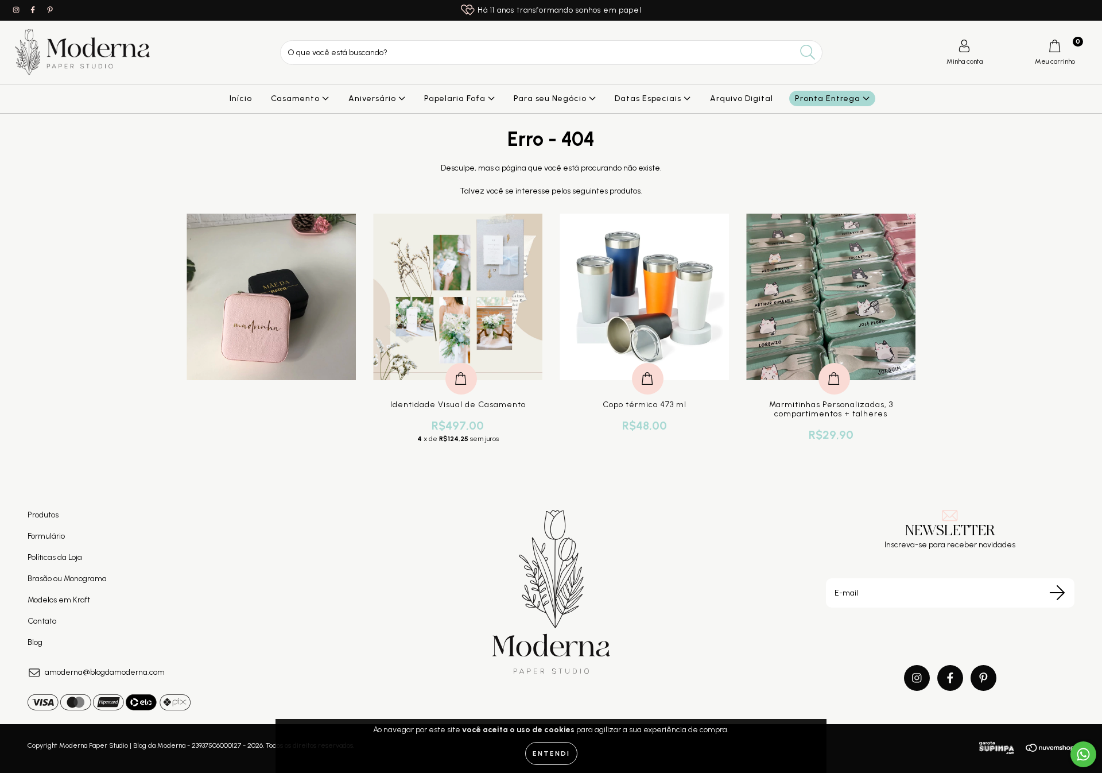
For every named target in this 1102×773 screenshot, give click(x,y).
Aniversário (373, 98)
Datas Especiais (649, 98)
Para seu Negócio (551, 98)
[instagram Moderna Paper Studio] (17, 10)
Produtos (43, 515)
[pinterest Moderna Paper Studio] (49, 10)
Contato (42, 621)
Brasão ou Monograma (67, 578)
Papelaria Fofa (456, 98)
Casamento (296, 98)
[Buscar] (807, 52)
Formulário (46, 536)
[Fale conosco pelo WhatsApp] (1083, 754)
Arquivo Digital (741, 98)
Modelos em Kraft (59, 600)
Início (241, 98)
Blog (35, 642)
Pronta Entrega (829, 98)
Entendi (551, 753)
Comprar (461, 366)
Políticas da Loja (55, 557)
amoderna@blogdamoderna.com (105, 672)
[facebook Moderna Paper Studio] (33, 10)
